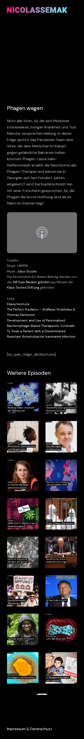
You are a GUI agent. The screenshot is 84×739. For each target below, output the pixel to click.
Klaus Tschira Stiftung (23, 288)
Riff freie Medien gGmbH (31, 282)
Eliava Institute (18, 304)
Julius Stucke (27, 271)
